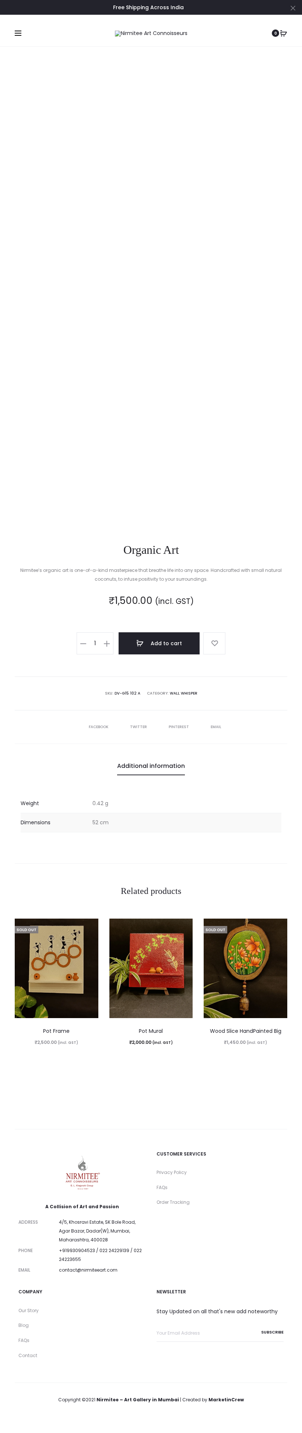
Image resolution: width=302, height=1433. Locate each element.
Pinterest (179, 727)
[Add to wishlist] (214, 643)
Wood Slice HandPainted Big (245, 1031)
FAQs (162, 1187)
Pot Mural (151, 1031)
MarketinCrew (226, 1400)
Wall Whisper (183, 693)
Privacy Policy (172, 1172)
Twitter (139, 727)
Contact (27, 1355)
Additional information (151, 766)
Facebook (99, 727)
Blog (23, 1325)
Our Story (28, 1310)
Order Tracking (173, 1202)
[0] (283, 33)
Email (216, 727)
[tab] (151, 766)
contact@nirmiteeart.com (88, 1270)
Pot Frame (56, 1031)
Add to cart (165, 643)
